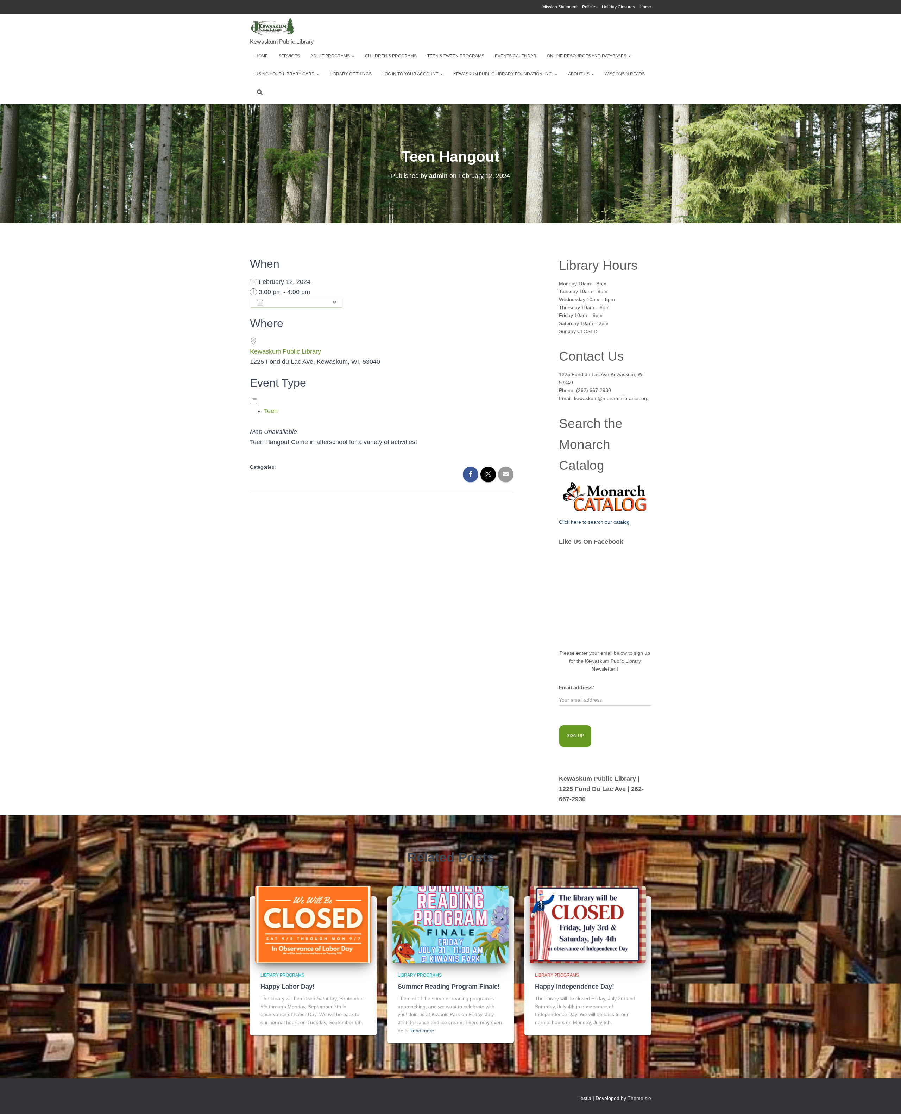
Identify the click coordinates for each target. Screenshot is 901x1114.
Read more (421, 1030)
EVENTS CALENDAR (515, 56)
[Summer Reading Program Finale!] (450, 924)
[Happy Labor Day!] (313, 924)
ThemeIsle (639, 1098)
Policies (589, 7)
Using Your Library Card (285, 73)
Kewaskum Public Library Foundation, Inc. (503, 73)
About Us (579, 73)
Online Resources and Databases (587, 56)
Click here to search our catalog (594, 522)
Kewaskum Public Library (285, 351)
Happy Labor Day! (287, 986)
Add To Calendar (297, 302)
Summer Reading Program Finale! (449, 986)
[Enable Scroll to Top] (887, 1100)
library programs (282, 975)
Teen (271, 411)
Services (289, 56)
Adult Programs (330, 56)
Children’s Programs (391, 56)
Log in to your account (410, 73)
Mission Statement (560, 7)
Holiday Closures (618, 7)
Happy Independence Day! (574, 986)
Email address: (576, 687)
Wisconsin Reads (625, 73)
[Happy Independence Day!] (588, 924)
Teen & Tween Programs (455, 56)
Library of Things (351, 73)
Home (645, 7)
